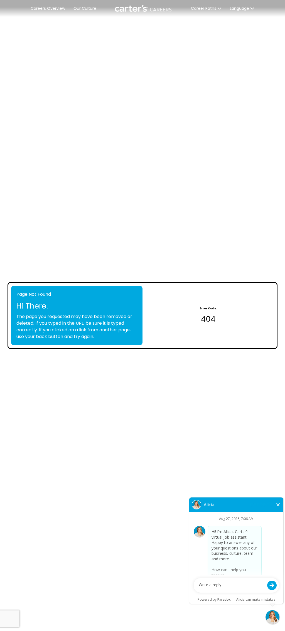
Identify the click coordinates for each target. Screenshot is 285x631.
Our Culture (84, 8)
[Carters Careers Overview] (143, 8)
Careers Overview (48, 8)
